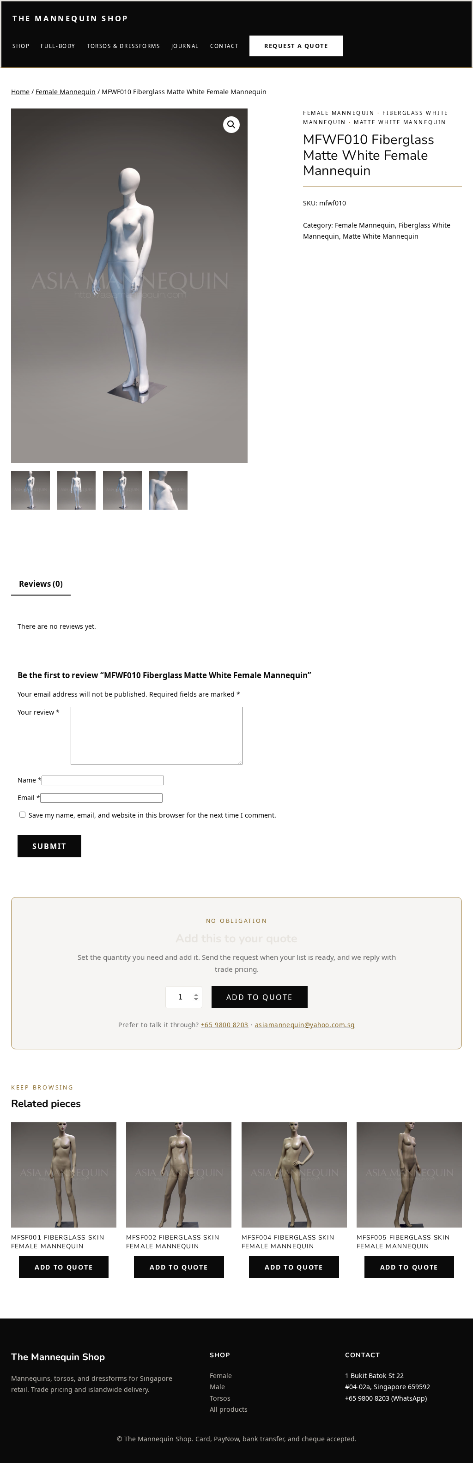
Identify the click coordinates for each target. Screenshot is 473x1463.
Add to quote (259, 997)
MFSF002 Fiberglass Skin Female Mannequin (172, 1242)
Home (20, 91)
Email (29, 797)
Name (30, 780)
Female (221, 1375)
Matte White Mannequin (400, 122)
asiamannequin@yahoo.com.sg (305, 1024)
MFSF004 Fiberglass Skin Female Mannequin (288, 1242)
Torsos (220, 1398)
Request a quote (296, 46)
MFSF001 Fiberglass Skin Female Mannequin (57, 1242)
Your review (39, 712)
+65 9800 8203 (225, 1024)
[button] (231, 124)
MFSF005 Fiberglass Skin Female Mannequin (403, 1242)
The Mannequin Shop (70, 18)
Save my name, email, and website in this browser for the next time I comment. (152, 815)
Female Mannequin (66, 91)
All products (229, 1409)
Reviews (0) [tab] (41, 583)
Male (217, 1386)
